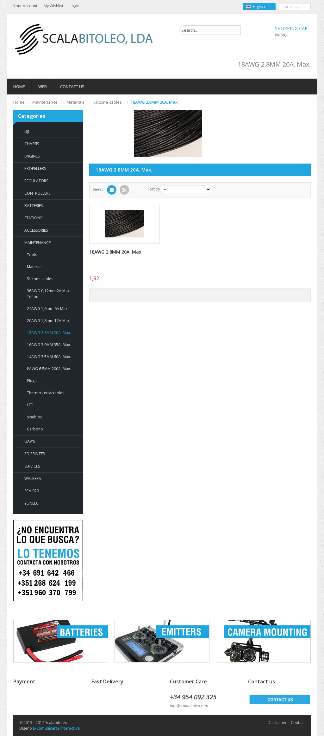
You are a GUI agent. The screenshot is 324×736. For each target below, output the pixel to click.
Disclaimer (277, 722)
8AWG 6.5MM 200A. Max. (49, 368)
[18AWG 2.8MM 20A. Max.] (124, 223)
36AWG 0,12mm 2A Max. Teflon (49, 293)
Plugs (31, 381)
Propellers (35, 168)
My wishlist (53, 6)
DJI (26, 131)
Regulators (36, 181)
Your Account (25, 6)
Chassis (31, 143)
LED (30, 405)
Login (74, 6)
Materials (75, 102)
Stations (33, 218)
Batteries (33, 205)
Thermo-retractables (45, 393)
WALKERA (32, 478)
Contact (298, 722)
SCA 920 (31, 491)
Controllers (37, 193)
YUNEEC (31, 503)
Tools (32, 254)
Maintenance (45, 102)
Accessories (36, 230)
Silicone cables (107, 102)
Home (19, 102)
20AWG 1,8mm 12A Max (48, 320)
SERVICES (32, 466)
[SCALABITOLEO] (84, 39)
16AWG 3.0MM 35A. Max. (49, 344)
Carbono (35, 429)
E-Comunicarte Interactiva (56, 728)
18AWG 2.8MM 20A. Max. (49, 332)
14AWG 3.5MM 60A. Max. (49, 356)
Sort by (153, 189)
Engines (32, 156)
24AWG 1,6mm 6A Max (47, 308)
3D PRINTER (34, 453)
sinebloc (34, 417)
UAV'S (29, 441)
